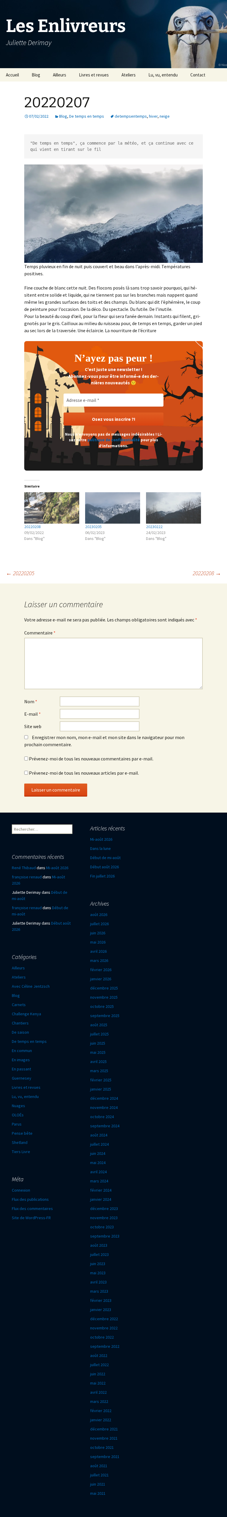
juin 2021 (97, 1484)
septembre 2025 (104, 1015)
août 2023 (98, 1245)
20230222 (154, 526)
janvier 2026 (100, 979)
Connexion (21, 1190)
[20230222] (173, 508)
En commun (22, 1050)
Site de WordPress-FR (31, 1217)
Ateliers (128, 75)
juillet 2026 (99, 923)
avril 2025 (98, 1061)
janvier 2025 (100, 1089)
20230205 (93, 526)
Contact (197, 75)
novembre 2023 (104, 1217)
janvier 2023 (100, 1309)
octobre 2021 (102, 1447)
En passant (21, 1069)
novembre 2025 (104, 997)
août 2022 (98, 1355)
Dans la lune (100, 848)
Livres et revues (94, 75)
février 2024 (100, 1190)
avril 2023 (98, 1282)
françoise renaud (27, 877)
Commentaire (40, 633)
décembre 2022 (104, 1318)
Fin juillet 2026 (102, 876)
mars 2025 (99, 1070)
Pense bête (22, 1133)
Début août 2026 (104, 866)
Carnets (19, 1004)
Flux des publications (30, 1199)
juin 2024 (97, 1153)
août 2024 (98, 1135)
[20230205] (112, 508)
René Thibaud (24, 867)
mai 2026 (98, 942)
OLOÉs (18, 1115)
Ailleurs (59, 75)
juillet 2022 (99, 1364)
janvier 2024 (100, 1199)
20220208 (32, 526)
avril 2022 (98, 1392)
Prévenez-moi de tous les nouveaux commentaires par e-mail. (91, 759)
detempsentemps (131, 116)
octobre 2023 (102, 1227)
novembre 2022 (104, 1328)
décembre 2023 (104, 1208)
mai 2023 (98, 1272)
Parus (17, 1124)
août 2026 (98, 914)
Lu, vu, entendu (163, 75)
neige (165, 116)
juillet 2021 (99, 1475)
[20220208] (51, 508)
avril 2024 (98, 1171)
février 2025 (100, 1080)
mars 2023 (99, 1291)
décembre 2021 (104, 1429)
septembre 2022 (104, 1346)
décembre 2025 (104, 988)
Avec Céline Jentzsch (31, 986)
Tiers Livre (21, 1151)
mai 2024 (98, 1162)
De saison (20, 1032)
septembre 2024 (104, 1125)
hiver (153, 116)
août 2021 (98, 1465)
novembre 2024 (104, 1107)
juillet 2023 (99, 1254)
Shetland (19, 1142)
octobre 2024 (102, 1116)
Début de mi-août (105, 857)
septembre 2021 (104, 1456)
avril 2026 (98, 951)
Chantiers (20, 1023)
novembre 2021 (104, 1438)
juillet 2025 (99, 1034)
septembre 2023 (104, 1236)
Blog (36, 75)
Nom (30, 701)
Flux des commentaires (32, 1208)
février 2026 (100, 969)
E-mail (32, 714)
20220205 (20, 573)
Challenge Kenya (26, 1013)
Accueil (12, 75)
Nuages (18, 1105)
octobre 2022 (102, 1337)
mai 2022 (98, 1383)
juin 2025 (97, 1043)
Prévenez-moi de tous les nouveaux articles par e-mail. (84, 773)
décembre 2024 (104, 1098)
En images (21, 1059)
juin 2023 (97, 1263)
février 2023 (100, 1300)
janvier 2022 (100, 1419)
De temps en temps (86, 116)
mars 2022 (99, 1401)
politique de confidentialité (113, 439)
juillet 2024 (99, 1144)
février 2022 (100, 1410)
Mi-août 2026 (101, 839)
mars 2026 (99, 960)
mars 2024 (99, 1181)
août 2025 (98, 1024)
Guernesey (21, 1078)
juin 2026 (97, 933)
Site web (32, 726)
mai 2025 (98, 1052)
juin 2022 (97, 1374)
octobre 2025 (102, 1006)
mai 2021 (98, 1493)
